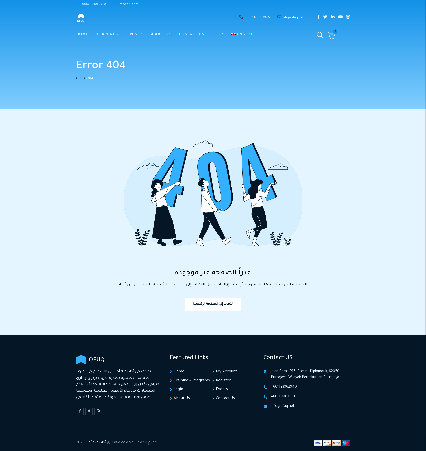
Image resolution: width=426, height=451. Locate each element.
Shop (217, 35)
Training (106, 35)
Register (223, 381)
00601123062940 (94, 4)
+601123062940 (284, 387)
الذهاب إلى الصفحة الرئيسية (213, 304)
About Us (161, 35)
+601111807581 (283, 397)
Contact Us (191, 35)
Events (134, 35)
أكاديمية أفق (96, 443)
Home (82, 35)
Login (178, 389)
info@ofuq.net (128, 4)
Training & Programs (192, 381)
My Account (226, 372)
